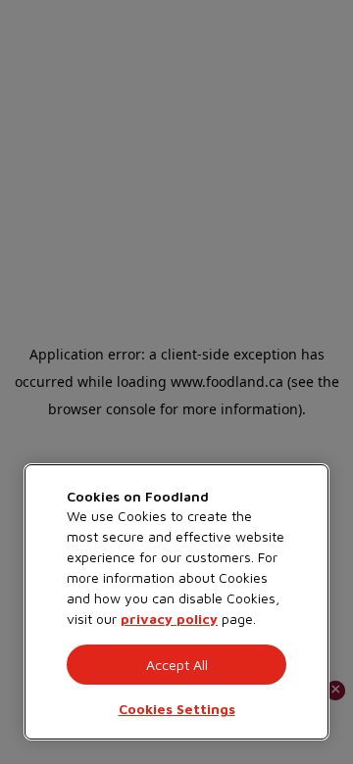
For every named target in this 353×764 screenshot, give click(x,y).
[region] (176, 601)
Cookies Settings (177, 708)
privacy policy (169, 618)
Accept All (177, 664)
